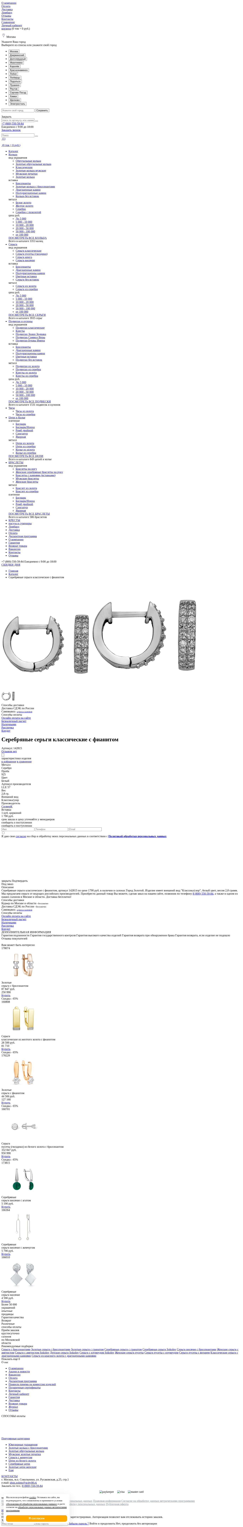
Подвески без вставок (29, 359)
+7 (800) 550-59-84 (12, 123)
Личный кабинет (11, 25)
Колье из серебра (26, 452)
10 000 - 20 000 (25, 225)
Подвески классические (30, 327)
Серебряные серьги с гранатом (123, 1349)
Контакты (7, 18)
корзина (6, 28)
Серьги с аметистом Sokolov (32, 1352)
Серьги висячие (25, 260)
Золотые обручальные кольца (33, 164)
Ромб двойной (24, 430)
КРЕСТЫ (14, 520)
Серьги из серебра (27, 289)
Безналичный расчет (13, 721)
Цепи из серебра (26, 446)
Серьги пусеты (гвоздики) (31, 253)
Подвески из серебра (28, 369)
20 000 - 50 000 (25, 228)
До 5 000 (21, 218)
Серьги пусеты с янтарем (194, 1352)
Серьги (13, 244)
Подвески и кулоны (21, 321)
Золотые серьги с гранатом (87, 1349)
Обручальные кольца (28, 160)
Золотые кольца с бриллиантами (35, 186)
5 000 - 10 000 (24, 221)
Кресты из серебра (27, 375)
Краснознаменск (19, 70)
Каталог (13, 151)
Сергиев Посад (18, 92)
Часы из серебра (25, 414)
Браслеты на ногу (26, 468)
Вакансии (14, 549)
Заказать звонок (11, 130)
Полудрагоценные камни (31, 192)
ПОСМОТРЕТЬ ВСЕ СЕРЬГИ (27, 314)
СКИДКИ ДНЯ (10, 564)
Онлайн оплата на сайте (16, 717)
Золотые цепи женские (22, 1467)
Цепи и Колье (17, 417)
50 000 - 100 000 (25, 231)
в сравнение (24, 761)
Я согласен (36, 1518)
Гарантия (14, 542)
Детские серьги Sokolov (64, 1352)
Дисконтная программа (23, 536)
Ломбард (6, 12)
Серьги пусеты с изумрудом (161, 1352)
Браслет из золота (26, 488)
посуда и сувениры (20, 523)
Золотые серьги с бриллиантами (50, 1349)
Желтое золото (24, 205)
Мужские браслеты (27, 478)
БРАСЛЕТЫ (16, 462)
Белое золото (23, 202)
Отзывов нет (9, 751)
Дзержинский (17, 55)
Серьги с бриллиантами (15, 1349)
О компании (8, 2)
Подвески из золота (27, 366)
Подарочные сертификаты (25, 1387)
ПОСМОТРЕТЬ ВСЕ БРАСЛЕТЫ (29, 513)
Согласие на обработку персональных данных (77, 1504)
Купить (5, 995)
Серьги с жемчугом (20, 1457)
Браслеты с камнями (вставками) (36, 475)
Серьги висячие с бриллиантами (196, 1349)
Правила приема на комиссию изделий (32, 1384)
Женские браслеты (27, 481)
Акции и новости (19, 1371)
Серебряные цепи (19, 1463)
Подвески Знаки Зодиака (31, 334)
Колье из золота (25, 449)
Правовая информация (107, 1500)
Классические (24, 167)
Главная (13, 570)
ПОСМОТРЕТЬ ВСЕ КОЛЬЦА (28, 237)
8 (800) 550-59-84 (203, 893)
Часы (12, 407)
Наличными (8, 724)
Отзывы (6, 15)
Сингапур (22, 433)
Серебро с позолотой (28, 212)
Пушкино (14, 85)
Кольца (13, 154)
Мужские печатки (27, 173)
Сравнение (8, 22)
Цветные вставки (26, 276)
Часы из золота (25, 411)
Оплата (5, 6)
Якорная (21, 436)
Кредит (5, 730)
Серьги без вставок (27, 279)
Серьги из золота (26, 286)
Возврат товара (18, 545)
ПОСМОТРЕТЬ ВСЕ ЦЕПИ (26, 456)
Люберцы (15, 77)
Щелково (15, 100)
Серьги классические (28, 250)
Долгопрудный (18, 59)
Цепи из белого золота (22, 1460)
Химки (13, 96)
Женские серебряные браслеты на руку (39, 472)
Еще (11, 1470)
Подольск (15, 81)
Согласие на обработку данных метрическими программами (158, 1500)
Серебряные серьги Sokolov (159, 1349)
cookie (32, 1497)
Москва (14, 51)
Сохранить (42, 110)
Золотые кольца (25, 176)
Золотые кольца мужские (31, 170)
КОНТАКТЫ (9, 1476)
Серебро (21, 209)
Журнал (13, 1406)
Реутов (13, 89)
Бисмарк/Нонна (25, 427)
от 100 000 (22, 234)
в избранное (8, 761)
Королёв (14, 66)
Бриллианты (23, 183)
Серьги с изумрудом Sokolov (97, 1352)
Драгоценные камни (28, 189)
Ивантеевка (16, 62)
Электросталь (17, 103)
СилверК (6, 806)
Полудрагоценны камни (30, 273)
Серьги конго (24, 257)
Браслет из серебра (27, 491)
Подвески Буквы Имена (30, 340)
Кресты (20, 330)
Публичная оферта (117, 1504)
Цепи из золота (25, 443)
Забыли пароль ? (79, 1523)
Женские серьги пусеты (129, 1352)
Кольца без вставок (27, 196)
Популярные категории (15, 1438)
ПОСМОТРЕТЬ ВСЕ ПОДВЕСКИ (30, 401)
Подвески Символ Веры (30, 337)
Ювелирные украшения (23, 1444)
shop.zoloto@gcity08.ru (23, 1482)
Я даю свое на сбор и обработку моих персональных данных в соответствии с (84, 836)
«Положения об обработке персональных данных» (31, 1504)
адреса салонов (24, 711)
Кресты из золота (26, 372)
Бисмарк (21, 423)
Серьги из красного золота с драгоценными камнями (64, 1355)
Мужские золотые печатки (25, 1454)
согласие (21, 836)
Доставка (7, 9)
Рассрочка (7, 727)
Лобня (13, 74)
